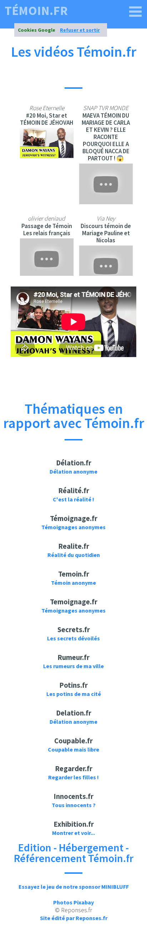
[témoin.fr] (135, 12)
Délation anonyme (73, 471)
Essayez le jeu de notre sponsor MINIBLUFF (74, 886)
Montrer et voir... (73, 832)
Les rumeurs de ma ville (73, 666)
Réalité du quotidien (73, 554)
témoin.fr (36, 11)
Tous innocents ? (74, 805)
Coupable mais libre (73, 749)
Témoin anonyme (73, 582)
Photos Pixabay (73, 902)
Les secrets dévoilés (73, 638)
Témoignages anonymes (73, 527)
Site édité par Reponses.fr (73, 918)
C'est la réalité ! (73, 499)
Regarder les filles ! (73, 777)
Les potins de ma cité (73, 693)
